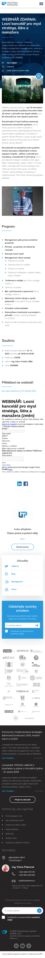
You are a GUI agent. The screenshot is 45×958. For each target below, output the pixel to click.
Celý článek (8, 758)
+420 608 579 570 (27, 872)
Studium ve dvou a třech (16, 825)
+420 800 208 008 (27, 875)
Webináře (10, 833)
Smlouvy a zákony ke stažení (17, 842)
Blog (13, 574)
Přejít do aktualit (22, 799)
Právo (13, 589)
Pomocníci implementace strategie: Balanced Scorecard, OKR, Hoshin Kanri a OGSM (22, 735)
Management (17, 581)
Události (10, 66)
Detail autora (22, 547)
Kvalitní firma (11, 838)
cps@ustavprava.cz (27, 880)
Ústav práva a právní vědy (18, 70)
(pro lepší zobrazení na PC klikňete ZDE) (19, 391)
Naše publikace (12, 829)
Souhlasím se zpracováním (23, 918)
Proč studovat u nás (14, 816)
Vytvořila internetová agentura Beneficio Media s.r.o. (25, 937)
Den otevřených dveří (15, 820)
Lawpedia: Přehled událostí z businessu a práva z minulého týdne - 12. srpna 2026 (22, 768)
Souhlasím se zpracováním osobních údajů (22, 632)
